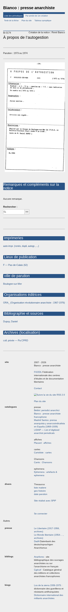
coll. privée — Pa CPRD (15, 340)
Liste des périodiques (13, 16)
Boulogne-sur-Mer (12, 283)
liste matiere (40, 488)
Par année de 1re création (36, 16)
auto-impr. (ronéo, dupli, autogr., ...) (21, 246)
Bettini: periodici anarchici (46, 410)
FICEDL (38, 372)
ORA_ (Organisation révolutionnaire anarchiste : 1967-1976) (34, 302)
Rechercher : (10, 206)
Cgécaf (37, 570)
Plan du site (27, 20)
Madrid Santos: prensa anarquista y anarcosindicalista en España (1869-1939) (49, 423)
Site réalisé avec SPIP (45, 501)
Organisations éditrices (22, 295)
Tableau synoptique (42, 20)
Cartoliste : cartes (43, 452)
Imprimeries (13, 238)
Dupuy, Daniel (10, 321)
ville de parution (16, 276)
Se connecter (40, 513)
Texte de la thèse (11, 20)
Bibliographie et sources (23, 313)
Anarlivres (39, 557)
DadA (36, 541)
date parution (40, 494)
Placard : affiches (42, 443)
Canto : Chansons (43, 462)
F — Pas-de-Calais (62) (15, 265)
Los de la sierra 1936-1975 (47, 585)
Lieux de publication (20, 257)
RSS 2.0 (60, 395)
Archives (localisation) (21, 332)
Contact (38, 388)
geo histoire (40, 491)
